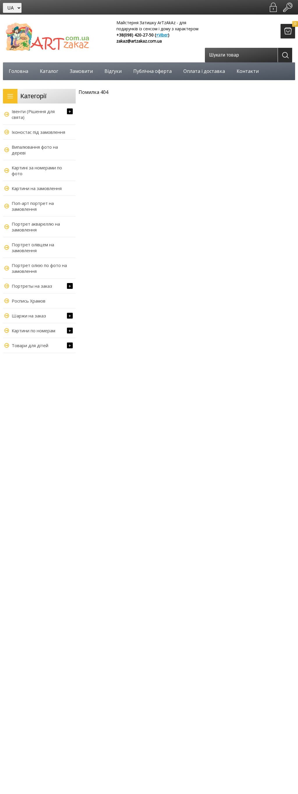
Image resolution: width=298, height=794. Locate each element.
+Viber (162, 35)
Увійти (288, 7)
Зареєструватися (273, 7)
